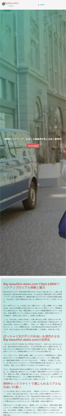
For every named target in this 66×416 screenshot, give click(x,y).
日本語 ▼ (42, 4)
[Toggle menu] (63, 5)
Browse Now (33, 146)
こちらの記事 (22, 379)
